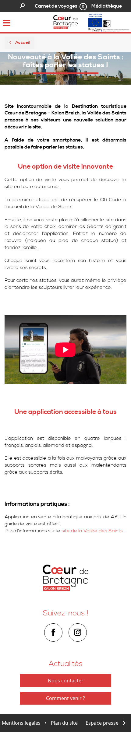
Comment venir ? (65, 698)
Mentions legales (21, 723)
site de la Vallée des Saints (92, 531)
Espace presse (102, 723)
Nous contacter (65, 680)
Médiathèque (106, 6)
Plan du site (64, 723)
